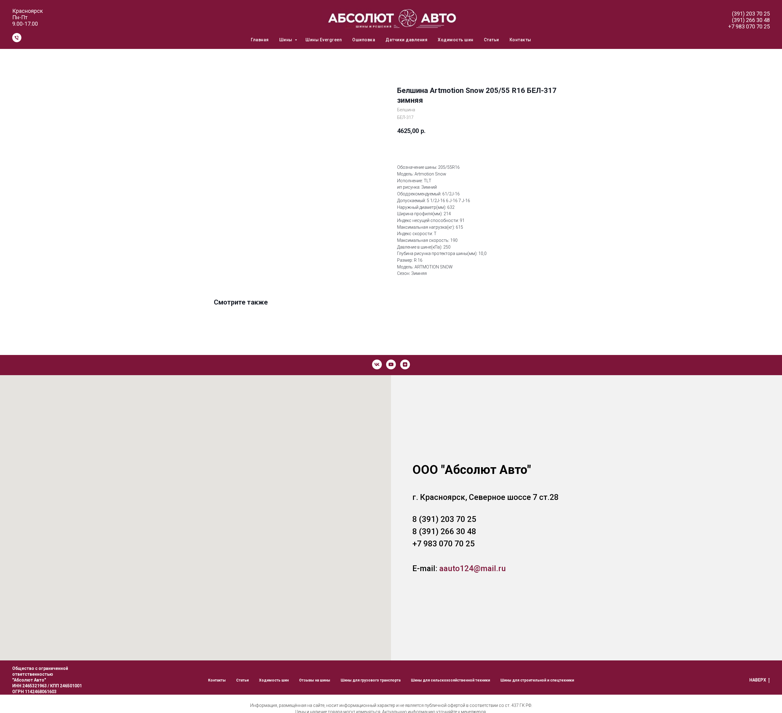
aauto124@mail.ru (472, 568)
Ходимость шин (455, 39)
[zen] (405, 364)
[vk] (377, 364)
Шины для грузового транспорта (370, 680)
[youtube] (391, 364)
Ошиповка (363, 39)
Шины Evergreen (323, 39)
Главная (260, 39)
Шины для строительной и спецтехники (537, 680)
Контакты (520, 39)
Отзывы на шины (314, 680)
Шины (286, 39)
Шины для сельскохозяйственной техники (450, 680)
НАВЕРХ (757, 680)
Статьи (491, 39)
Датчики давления (406, 39)
